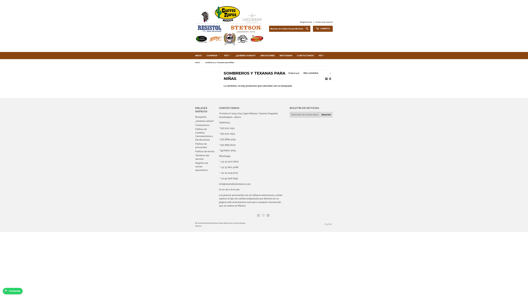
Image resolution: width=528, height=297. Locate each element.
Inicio (198, 55)
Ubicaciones (267, 55)
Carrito (325, 28)
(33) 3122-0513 (227, 133)
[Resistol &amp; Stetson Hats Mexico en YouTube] (268, 215)
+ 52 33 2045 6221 (229, 173)
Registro (326, 115)
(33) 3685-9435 (228, 139)
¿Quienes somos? (246, 55)
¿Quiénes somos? (204, 121)
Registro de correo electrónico (201, 166)
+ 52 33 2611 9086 (229, 167)
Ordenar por (293, 73)
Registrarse (306, 22)
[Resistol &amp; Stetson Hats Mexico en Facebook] (258, 215)
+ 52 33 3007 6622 (229, 161)
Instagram (286, 55)
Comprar (212, 55)
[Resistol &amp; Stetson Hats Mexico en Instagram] (263, 215)
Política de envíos (204, 151)
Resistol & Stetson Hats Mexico (216, 223)
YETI (226, 55)
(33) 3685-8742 (228, 145)
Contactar (14, 291)
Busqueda (200, 117)
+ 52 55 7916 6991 (229, 178)
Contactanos (305, 55)
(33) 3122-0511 (227, 128)
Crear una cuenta (324, 22)
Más (321, 55)
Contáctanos (202, 125)
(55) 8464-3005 (228, 150)
